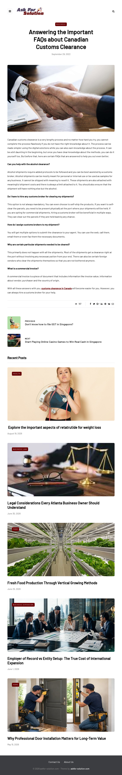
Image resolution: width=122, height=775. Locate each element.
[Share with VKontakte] (109, 303)
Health (16, 373)
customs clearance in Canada (56, 288)
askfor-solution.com (80, 768)
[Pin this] (105, 303)
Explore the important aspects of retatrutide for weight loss (54, 427)
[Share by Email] (113, 303)
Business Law (20, 449)
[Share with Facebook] (90, 303)
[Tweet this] (94, 303)
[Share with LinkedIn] (101, 303)
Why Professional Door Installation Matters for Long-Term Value (56, 738)
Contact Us (54, 761)
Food (15, 529)
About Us (68, 761)
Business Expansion (23, 605)
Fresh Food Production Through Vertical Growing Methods (52, 583)
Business (61, 24)
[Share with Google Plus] (98, 303)
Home (15, 684)
